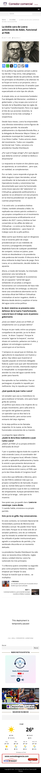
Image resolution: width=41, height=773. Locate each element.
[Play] (18, 679)
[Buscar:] (20, 14)
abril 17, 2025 (7, 38)
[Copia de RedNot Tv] (20, 708)
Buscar (4, 645)
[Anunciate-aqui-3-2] (20, 762)
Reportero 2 (16, 38)
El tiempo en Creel (21, 752)
